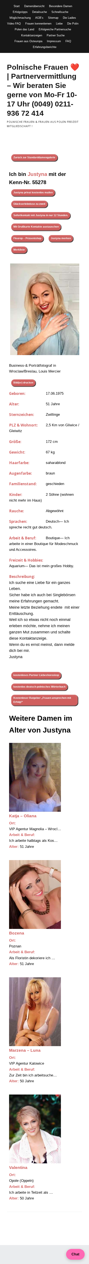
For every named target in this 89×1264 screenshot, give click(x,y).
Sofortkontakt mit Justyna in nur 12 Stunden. (40, 215)
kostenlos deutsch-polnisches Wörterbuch (39, 686)
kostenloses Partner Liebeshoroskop (36, 675)
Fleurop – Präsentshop (27, 238)
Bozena (16, 933)
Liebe (59, 23)
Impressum (54, 41)
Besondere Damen (60, 6)
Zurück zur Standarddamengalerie (34, 157)
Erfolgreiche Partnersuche (55, 29)
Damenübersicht (34, 6)
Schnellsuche (59, 12)
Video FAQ (14, 23)
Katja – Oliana (23, 816)
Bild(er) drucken (23, 382)
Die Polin (72, 23)
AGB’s (39, 17)
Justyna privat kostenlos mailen (33, 192)
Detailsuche (39, 12)
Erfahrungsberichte (44, 47)
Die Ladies (69, 17)
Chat (75, 1254)
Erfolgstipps (20, 12)
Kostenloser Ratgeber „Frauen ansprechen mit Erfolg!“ (42, 700)
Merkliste (19, 249)
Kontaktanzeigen (31, 35)
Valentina (18, 1167)
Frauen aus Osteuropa (28, 41)
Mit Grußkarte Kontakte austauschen (36, 226)
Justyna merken (61, 238)
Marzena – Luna (25, 1050)
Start (17, 6)
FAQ (68, 41)
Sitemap (53, 17)
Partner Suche (56, 35)
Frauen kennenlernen (38, 23)
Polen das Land (24, 29)
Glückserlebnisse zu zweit (29, 203)
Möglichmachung (20, 17)
